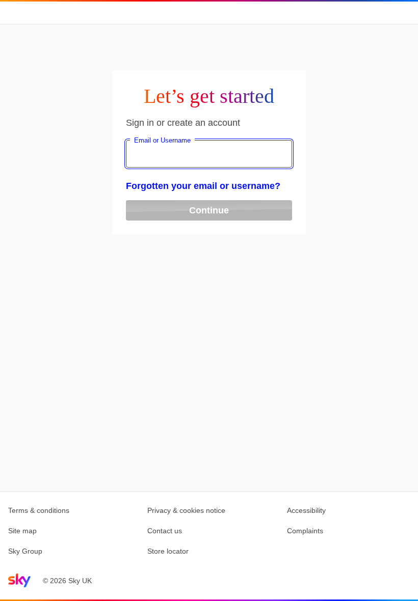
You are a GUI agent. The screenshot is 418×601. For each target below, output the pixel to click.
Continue (209, 210)
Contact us (164, 531)
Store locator (168, 551)
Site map (22, 531)
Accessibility (306, 510)
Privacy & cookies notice (186, 510)
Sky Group (25, 551)
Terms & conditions (38, 510)
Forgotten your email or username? (203, 186)
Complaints (305, 531)
